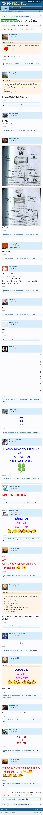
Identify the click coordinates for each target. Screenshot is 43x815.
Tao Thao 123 (14, 548)
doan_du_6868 (14, 244)
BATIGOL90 (13, 729)
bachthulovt (13, 511)
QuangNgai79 (14, 585)
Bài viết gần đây (19, 11)
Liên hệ (34, 809)
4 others (37, 234)
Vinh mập (12, 409)
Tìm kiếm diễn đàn (7, 11)
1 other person (33, 399)
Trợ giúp (39, 809)
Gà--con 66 (13, 266)
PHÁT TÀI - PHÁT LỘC (17, 634)
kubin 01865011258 (13, 478)
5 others (37, 290)
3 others (35, 539)
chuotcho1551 (17, 63)
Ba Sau (10, 130)
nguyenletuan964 (24, 104)
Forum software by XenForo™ (9, 812)
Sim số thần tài (14, 486)
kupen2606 (13, 34)
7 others (33, 104)
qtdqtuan (12, 300)
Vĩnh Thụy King (16, 575)
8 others (28, 130)
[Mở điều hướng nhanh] (40, 16)
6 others (31, 258)
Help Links (23, 8)
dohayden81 (13, 113)
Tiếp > (31, 29)
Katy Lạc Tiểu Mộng (16, 440)
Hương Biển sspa (15, 73)
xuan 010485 (13, 705)
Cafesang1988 (26, 63)
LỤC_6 (11, 347)
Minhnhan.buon (16, 719)
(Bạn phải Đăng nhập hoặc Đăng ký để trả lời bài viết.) (27, 792)
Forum (5, 8)
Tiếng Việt (4, 809)
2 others (35, 63)
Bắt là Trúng (13, 322)
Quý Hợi (5, 130)
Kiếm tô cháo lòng (8, 63)
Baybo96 (5, 104)
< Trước (4, 29)
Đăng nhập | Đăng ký (34, 1)
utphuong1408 (14, 138)
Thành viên (14, 8)
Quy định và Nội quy (36, 812)
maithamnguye (7, 234)
